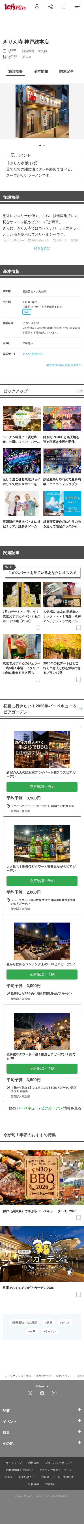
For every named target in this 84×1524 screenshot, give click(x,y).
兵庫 (49, 1322)
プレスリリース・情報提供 (57, 1477)
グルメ (66, 1322)
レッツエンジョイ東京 (17, 1376)
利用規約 (33, 1462)
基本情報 (11, 271)
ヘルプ (8, 1477)
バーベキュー (27, 1108)
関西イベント (64, 1376)
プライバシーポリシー (58, 1462)
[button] (40, 145)
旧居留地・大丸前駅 (25, 1322)
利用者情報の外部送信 (19, 1469)
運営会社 (50, 1484)
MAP (26, 311)
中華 (32, 1331)
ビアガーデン (51, 1108)
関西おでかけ (44, 1376)
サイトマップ (14, 1462)
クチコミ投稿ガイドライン (55, 1469)
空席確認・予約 (42, 787)
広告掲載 (33, 1484)
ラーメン (50, 1331)
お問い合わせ (27, 1477)
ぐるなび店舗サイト (34, 354)
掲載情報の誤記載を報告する (63, 365)
